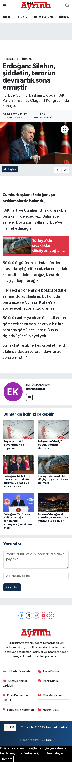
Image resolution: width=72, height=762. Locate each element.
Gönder (12, 587)
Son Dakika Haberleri (20, 709)
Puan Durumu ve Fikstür (15, 697)
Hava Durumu (51, 671)
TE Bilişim (46, 739)
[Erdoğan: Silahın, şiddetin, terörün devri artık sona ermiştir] (36, 143)
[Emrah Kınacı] (13, 391)
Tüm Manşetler (52, 695)
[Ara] (67, 6)
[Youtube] (43, 615)
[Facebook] (21, 615)
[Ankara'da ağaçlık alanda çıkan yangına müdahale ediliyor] (53, 502)
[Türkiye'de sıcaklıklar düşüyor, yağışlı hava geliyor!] (53, 464)
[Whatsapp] (50, 615)
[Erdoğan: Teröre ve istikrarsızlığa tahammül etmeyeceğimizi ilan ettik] (18, 502)
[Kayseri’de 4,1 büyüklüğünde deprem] (18, 429)
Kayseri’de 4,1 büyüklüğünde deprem (13, 445)
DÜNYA (63, 17)
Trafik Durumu (51, 680)
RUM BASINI (43, 17)
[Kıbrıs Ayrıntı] (36, 5)
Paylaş (12, 169)
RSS (11, 727)
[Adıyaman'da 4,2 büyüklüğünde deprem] (53, 429)
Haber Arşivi (51, 709)
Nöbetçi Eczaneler (20, 671)
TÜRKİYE (22, 17)
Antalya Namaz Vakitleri (15, 683)
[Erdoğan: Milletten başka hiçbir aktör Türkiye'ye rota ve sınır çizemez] (18, 464)
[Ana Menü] (4, 6)
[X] (29, 615)
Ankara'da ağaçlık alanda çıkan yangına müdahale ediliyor (53, 518)
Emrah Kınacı (35, 388)
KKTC (7, 17)
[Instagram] (36, 615)
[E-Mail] (29, 397)
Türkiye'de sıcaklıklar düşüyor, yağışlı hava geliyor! (53, 479)
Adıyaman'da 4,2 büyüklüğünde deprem (50, 445)
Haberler (9, 59)
